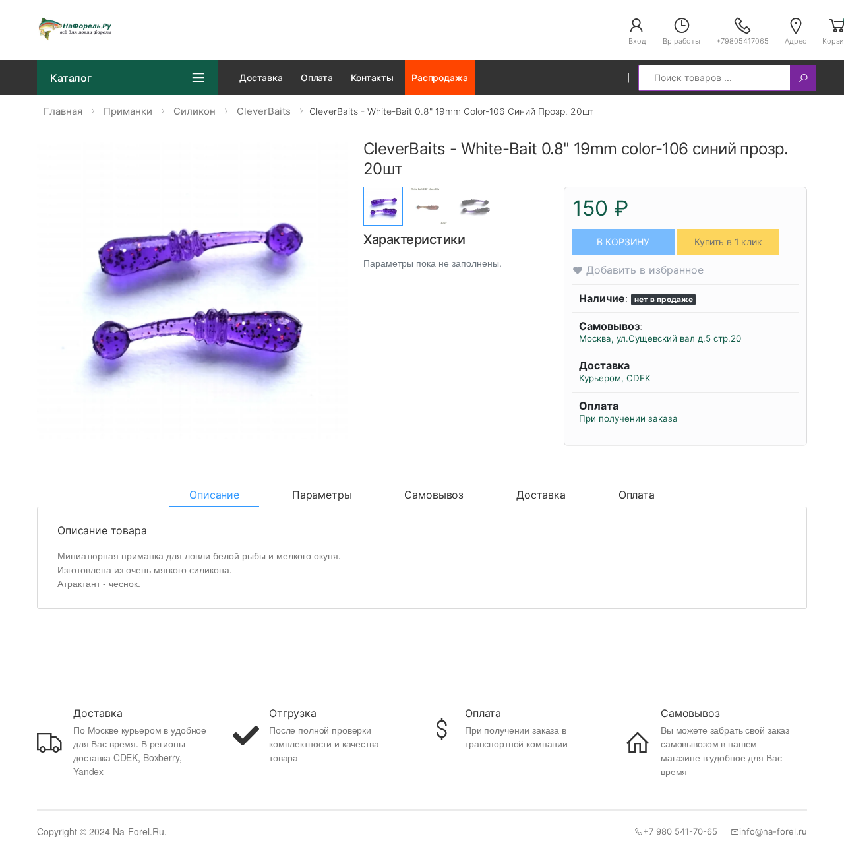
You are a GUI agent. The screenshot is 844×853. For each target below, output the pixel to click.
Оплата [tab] (636, 494)
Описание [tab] (214, 494)
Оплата (317, 77)
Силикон (194, 111)
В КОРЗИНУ (623, 241)
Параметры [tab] (322, 494)
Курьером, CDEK (615, 378)
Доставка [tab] (541, 494)
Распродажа (439, 77)
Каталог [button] (71, 77)
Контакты (372, 77)
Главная (63, 111)
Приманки (128, 111)
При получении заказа (628, 418)
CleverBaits (264, 111)
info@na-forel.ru (773, 831)
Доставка (261, 77)
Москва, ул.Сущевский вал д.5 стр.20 (660, 338)
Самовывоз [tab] (434, 494)
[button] (637, 30)
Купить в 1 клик (728, 241)
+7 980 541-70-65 (680, 831)
